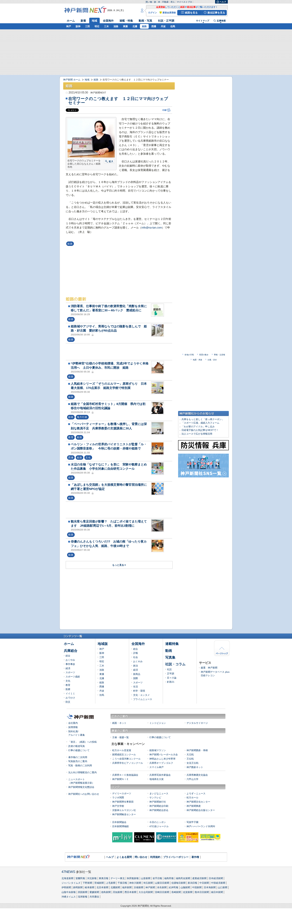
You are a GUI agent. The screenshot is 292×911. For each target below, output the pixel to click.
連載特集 (172, 644)
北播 (134, 26)
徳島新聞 (106, 892)
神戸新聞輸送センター (124, 814)
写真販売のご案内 (77, 761)
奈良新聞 (162, 887)
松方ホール (192, 797)
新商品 (136, 674)
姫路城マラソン (157, 750)
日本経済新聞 (216, 878)
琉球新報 (82, 896)
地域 (94, 20)
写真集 (170, 657)
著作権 (195, 857)
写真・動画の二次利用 (80, 765)
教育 (68, 685)
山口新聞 (222, 887)
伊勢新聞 (66, 887)
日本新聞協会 (119, 822)
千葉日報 (122, 882)
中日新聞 (204, 882)
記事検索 (221, 21)
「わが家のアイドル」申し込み (198, 426)
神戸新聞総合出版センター (201, 810)
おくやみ (70, 660)
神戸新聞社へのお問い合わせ (83, 794)
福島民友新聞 (183, 878)
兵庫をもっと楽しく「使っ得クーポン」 (202, 419)
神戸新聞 (150, 887)
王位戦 (190, 758)
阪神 (78, 26)
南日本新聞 (217, 892)
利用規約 (155, 857)
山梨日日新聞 (162, 882)
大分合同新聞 (146, 892)
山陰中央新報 (69, 892)
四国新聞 (82, 892)
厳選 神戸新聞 (209, 667)
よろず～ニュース (196, 793)
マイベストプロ (184, 2)
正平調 (170, 673)
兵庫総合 (70, 650)
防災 (68, 702)
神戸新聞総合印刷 (158, 806)
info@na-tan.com (151, 227)
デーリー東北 (118, 878)
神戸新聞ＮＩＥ (120, 779)
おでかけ (70, 697)
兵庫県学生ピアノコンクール (127, 763)
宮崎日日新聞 (162, 892)
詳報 (135, 653)
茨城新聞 (99, 882)
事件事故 (70, 664)
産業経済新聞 (199, 878)
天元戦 (190, 754)
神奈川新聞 (135, 882)
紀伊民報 (173, 887)
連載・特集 (126, 20)
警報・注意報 (219, 355)
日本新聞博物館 (120, 826)
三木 (106, 26)
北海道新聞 (67, 878)
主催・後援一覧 (120, 737)
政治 (135, 665)
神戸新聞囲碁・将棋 (197, 750)
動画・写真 (145, 20)
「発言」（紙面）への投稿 (82, 742)
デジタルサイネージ (197, 723)
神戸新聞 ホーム (71, 79)
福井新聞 (127, 887)
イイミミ (70, 693)
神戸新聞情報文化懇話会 (81, 787)
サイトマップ (202, 21)
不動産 (165, 2)
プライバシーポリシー (176, 857)
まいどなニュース (158, 793)
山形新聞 (145, 878)
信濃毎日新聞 (178, 882)
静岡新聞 (78, 887)
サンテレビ (155, 797)
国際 (135, 678)
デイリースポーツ (121, 793)
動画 (168, 650)
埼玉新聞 (148, 882)
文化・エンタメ (141, 695)
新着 (83, 20)
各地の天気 (189, 355)
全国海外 (108, 20)
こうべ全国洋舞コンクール (126, 758)
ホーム (71, 20)
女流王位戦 (192, 763)
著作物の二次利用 (77, 757)
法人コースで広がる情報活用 (196, 433)
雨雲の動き (204, 355)
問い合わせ (141, 857)
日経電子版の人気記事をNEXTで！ (199, 430)
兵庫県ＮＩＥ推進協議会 (125, 775)
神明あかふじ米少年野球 (162, 758)
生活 (135, 686)
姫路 (144, 26)
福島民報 (169, 878)
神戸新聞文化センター (198, 801)
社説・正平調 (166, 20)
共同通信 (94, 896)
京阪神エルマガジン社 (124, 810)
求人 (173, 2)
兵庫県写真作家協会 (160, 775)
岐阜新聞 (89, 887)
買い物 (148, 2)
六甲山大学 (192, 779)
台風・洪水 (212, 360)
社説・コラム (175, 664)
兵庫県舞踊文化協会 (197, 775)
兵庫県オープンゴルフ (161, 763)
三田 (87, 26)
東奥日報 (103, 878)
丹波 (163, 26)
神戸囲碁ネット (195, 767)
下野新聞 (87, 882)
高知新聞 (117, 892)
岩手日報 (157, 878)
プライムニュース (142, 699)
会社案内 (73, 723)
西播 (153, 26)
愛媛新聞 (94, 892)
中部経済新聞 (218, 882)
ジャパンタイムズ (71, 882)
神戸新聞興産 (194, 806)
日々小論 (171, 677)
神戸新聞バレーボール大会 (163, 754)
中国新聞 (197, 887)
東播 (125, 26)
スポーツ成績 (73, 676)
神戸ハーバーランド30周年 (201, 826)
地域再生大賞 (156, 779)
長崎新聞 (176, 892)
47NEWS (68, 872)
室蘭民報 (80, 878)
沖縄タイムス (69, 896)
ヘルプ (110, 857)
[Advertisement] (120, 351)
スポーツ (70, 672)
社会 (135, 657)
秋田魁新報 (133, 878)
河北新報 (92, 878)
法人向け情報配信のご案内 (82, 772)
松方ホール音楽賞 (121, 750)
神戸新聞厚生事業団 (122, 801)
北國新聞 (115, 887)
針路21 (170, 681)
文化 (68, 680)
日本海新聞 (210, 887)
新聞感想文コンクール (124, 754)
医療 (68, 689)
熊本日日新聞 (202, 892)
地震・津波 (197, 360)
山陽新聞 (185, 887)
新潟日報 (192, 882)
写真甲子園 (192, 822)
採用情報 (73, 727)
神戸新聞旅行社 (157, 801)
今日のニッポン (157, 822)
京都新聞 (138, 887)
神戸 (68, 26)
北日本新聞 (102, 887)
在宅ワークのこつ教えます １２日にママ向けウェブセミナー (118, 100)
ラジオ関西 (118, 797)
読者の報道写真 (76, 746)
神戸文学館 (118, 806)
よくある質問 (124, 857)
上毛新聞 (110, 882)
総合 (68, 655)
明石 (97, 26)
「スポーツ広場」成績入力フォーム (200, 422)
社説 (169, 669)
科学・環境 (139, 690)
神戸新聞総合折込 (158, 810)
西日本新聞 (130, 892)
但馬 (172, 26)
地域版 (103, 644)
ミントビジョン (157, 723)
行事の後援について (79, 750)
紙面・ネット (119, 723)
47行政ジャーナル (159, 826)
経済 (68, 668)
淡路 (116, 26)
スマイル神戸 (156, 767)
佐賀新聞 (187, 892)
